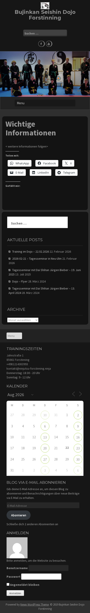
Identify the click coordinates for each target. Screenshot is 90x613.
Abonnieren (18, 515)
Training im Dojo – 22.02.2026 (30, 251)
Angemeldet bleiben (24, 585)
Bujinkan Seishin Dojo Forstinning (45, 15)
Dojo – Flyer (20, 281)
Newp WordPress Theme (34, 604)
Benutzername (17, 568)
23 (78, 448)
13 (45, 437)
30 (45, 415)
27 (45, 459)
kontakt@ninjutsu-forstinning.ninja (29, 368)
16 (78, 437)
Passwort (14, 577)
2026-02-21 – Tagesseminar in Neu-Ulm (37, 259)
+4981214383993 (17, 364)
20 (45, 448)
